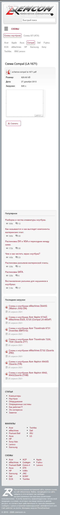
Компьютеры (15, 395)
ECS (6, 47)
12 (19, 224)
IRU (31, 433)
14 (19, 266)
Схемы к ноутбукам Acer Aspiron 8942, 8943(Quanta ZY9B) (28, 374)
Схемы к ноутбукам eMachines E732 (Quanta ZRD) (31, 351)
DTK (24, 467)
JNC (24, 473)
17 (19, 288)
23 (19, 257)
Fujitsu (47, 42)
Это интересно (15, 409)
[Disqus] (30, 167)
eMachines (16, 47)
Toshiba (7, 51)
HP (25, 47)
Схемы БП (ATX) (31, 35)
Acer (6, 42)
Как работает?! (16, 406)
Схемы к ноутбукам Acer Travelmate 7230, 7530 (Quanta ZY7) (30, 340)
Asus (22, 42)
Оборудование (15, 401)
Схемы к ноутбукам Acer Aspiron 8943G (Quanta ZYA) (29, 362)
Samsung (34, 47)
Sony (44, 47)
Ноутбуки (13, 398)
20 (19, 236)
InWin (25, 470)
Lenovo (12, 444)
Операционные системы (20, 404)
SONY (25, 476)
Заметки (13, 412)
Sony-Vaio (13, 441)
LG (31, 435)
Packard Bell (14, 433)
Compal (30, 42)
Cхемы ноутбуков (12, 35)
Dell (39, 42)
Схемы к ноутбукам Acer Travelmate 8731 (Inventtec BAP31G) (29, 329)
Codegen (26, 462)
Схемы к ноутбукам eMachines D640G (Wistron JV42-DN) (28, 307)
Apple (14, 42)
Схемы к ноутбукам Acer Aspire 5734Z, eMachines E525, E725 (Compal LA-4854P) (30, 318)
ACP (25, 459)
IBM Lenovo (19, 51)
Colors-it (26, 465)
